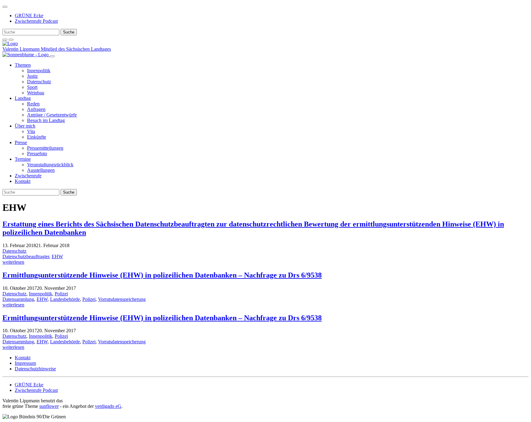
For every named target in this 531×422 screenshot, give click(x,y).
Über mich (25, 125)
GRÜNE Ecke (29, 15)
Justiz (32, 76)
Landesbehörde (65, 299)
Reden (33, 103)
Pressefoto (37, 153)
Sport (32, 87)
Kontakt (22, 181)
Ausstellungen (41, 170)
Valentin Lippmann (21, 49)
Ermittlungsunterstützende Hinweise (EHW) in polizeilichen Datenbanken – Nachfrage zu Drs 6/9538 (162, 275)
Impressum (25, 363)
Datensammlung (18, 299)
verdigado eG (108, 406)
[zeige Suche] (4, 40)
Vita (31, 131)
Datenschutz (39, 81)
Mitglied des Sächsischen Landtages (76, 49)
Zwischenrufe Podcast (36, 21)
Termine (23, 159)
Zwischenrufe (28, 175)
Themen (23, 65)
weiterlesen (13, 262)
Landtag (23, 98)
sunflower (49, 406)
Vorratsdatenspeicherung (122, 299)
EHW (57, 256)
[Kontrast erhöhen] (11, 40)
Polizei (61, 293)
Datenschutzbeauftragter (25, 256)
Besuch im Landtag (46, 120)
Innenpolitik (38, 70)
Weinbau (35, 92)
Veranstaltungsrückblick (50, 164)
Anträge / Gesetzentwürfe (52, 114)
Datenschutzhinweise (35, 368)
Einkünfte (36, 137)
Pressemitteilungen (45, 148)
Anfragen (36, 109)
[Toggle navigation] (4, 7)
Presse (21, 142)
